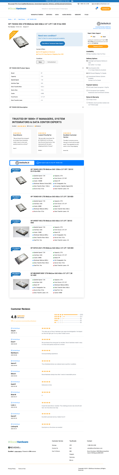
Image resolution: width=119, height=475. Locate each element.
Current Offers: (40, 49)
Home (9, 19)
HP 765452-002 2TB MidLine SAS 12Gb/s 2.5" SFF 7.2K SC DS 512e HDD (52, 170)
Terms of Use (22, 468)
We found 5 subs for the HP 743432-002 (102, 28)
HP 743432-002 (32, 19)
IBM (70, 451)
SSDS (57, 14)
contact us (105, 9)
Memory (78, 14)
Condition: (39, 58)
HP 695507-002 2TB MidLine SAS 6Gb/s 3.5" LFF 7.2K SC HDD (51, 222)
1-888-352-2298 (84, 4)
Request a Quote (98, 46)
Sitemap (54, 445)
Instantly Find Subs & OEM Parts (103, 27)
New (40, 62)
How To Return (56, 451)
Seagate (71, 454)
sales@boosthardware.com (101, 4)
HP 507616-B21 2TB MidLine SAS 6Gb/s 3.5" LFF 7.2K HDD (52, 248)
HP (15, 19)
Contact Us (55, 448)
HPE (70, 445)
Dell (70, 448)
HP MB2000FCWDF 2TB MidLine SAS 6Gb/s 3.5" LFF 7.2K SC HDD (51, 274)
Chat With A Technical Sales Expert (52, 43)
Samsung (71, 457)
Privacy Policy (11, 468)
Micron (71, 460)
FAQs (86, 14)
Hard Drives (66, 14)
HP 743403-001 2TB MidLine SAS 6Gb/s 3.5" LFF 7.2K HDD (52, 197)
